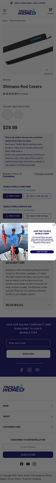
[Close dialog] (54, 225)
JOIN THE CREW (42, 252)
